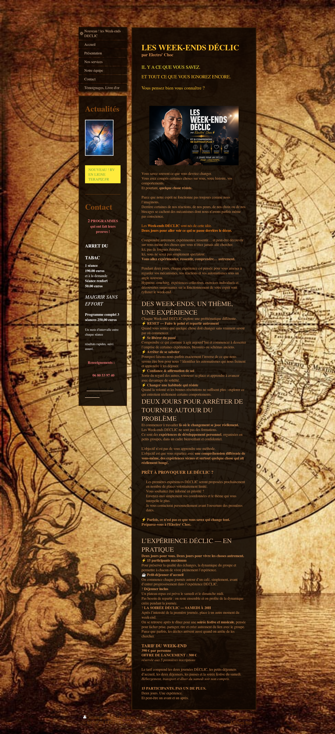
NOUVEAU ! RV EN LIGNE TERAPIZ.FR (101, 174)
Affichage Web (241, 722)
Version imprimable (102, 717)
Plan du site (127, 717)
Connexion (244, 717)
